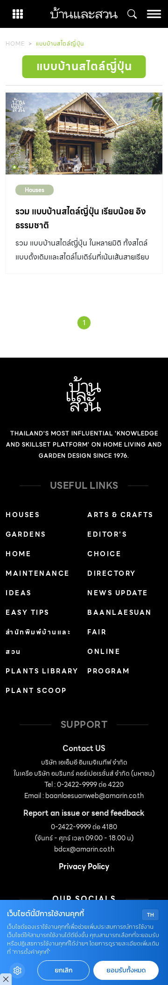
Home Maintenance (38, 564)
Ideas (19, 593)
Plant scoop (36, 691)
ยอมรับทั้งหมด (126, 970)
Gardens (26, 534)
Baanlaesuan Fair (119, 622)
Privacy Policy (84, 866)
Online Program (108, 661)
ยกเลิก (63, 970)
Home (15, 43)
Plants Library (42, 671)
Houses (34, 190)
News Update (117, 593)
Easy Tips (27, 612)
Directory (111, 573)
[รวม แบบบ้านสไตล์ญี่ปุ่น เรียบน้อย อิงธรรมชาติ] (84, 133)
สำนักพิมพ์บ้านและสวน (38, 642)
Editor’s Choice (107, 544)
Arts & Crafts (120, 515)
